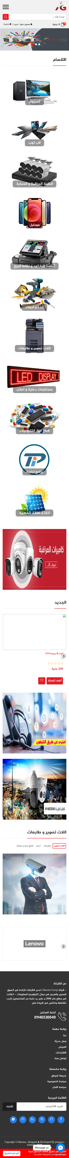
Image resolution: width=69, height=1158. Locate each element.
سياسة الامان (59, 1087)
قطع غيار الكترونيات (34, 431)
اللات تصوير (59, 846)
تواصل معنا (60, 1058)
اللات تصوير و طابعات (34, 348)
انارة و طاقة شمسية (34, 513)
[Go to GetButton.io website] (60, 1154)
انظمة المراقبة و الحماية (34, 184)
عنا (64, 1036)
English (7, 24)
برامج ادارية (34, 472)
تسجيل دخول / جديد (22, 24)
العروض (62, 1047)
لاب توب (34, 143)
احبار (38, 846)
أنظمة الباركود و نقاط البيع (34, 266)
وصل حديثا (60, 1041)
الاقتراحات (61, 1053)
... (62, 658)
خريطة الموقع (58, 1076)
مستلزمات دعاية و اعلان (34, 390)
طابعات (47, 846)
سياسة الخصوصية (56, 1081)
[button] (30, 44)
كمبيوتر (34, 102)
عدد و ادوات (34, 307)
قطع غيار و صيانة (24, 846)
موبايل (35, 225)
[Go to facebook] (60, 1147)
